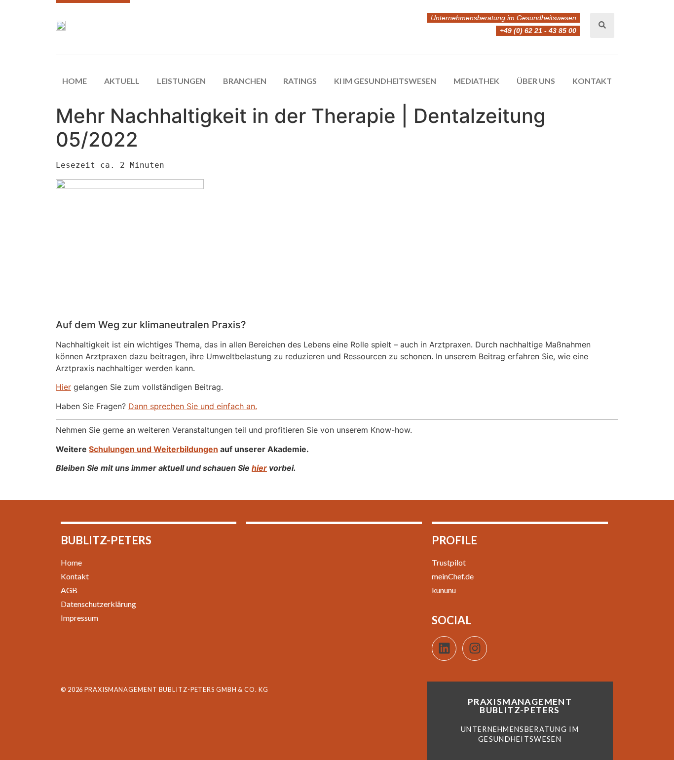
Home (74, 80)
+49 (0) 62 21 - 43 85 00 (538, 31)
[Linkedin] (444, 648)
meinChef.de (453, 576)
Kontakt (592, 80)
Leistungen (181, 80)
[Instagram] (474, 648)
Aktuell (122, 80)
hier (259, 468)
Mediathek (476, 80)
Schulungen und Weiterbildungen (153, 449)
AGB (69, 590)
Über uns (536, 80)
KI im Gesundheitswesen (385, 80)
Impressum (79, 617)
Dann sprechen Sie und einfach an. (192, 406)
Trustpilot (449, 562)
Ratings (300, 80)
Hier (63, 387)
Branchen (244, 80)
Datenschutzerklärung (98, 603)
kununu (444, 590)
